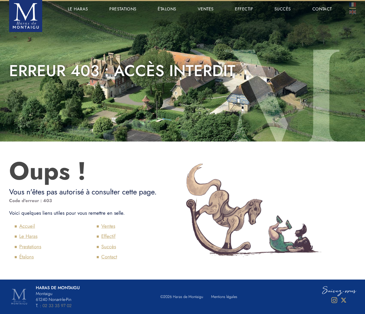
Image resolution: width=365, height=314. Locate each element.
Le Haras (78, 9)
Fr (352, 4)
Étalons (167, 9)
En (352, 12)
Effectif (244, 9)
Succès (282, 9)
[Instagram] (334, 300)
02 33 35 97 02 (57, 306)
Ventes (206, 9)
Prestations (122, 9)
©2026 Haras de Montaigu (181, 296)
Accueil (27, 226)
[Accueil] (25, 16)
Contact (322, 9)
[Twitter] (343, 300)
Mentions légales (224, 296)
